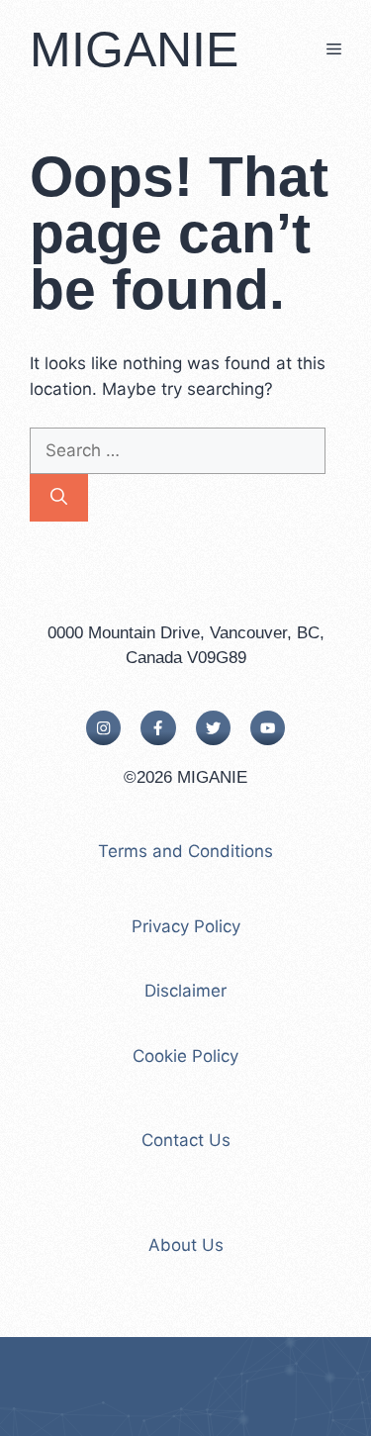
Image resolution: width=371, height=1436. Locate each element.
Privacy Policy (186, 926)
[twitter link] (213, 728)
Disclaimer (185, 991)
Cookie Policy (185, 1056)
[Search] (59, 498)
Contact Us (186, 1140)
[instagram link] (103, 728)
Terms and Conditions (185, 851)
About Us (186, 1245)
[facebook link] (157, 728)
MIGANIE (134, 49)
